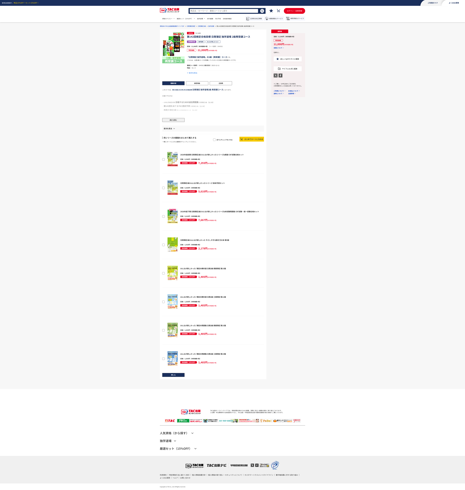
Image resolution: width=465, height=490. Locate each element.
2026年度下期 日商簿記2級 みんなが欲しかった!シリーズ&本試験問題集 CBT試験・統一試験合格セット (219, 211)
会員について (278, 48)
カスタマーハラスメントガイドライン (258, 475)
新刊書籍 (210, 18)
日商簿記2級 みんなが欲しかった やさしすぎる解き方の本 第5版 (204, 240)
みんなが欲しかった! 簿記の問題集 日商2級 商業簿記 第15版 (203, 325)
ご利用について (279, 91)
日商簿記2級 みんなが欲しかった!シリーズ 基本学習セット (202, 183)
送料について (278, 93)
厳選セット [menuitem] (185, 18)
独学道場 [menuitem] (200, 18)
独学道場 (211, 26)
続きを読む (173, 120)
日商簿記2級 (202, 26)
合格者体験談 (227, 18)
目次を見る (193, 73)
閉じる (173, 375)
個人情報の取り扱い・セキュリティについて (225, 475)
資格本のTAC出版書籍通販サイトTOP (172, 26)
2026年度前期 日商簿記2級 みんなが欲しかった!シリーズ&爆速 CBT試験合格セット (212, 154)
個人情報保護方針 (199, 475)
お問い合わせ (185, 478)
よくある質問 (165, 478)
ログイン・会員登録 (294, 11)
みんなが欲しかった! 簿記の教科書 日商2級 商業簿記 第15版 (203, 268)
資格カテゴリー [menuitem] (167, 18)
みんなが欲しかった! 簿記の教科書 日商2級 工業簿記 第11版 (203, 297)
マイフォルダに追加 (289, 69)
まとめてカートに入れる (253, 139)
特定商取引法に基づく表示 (179, 475)
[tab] (279, 31)
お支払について (293, 91)
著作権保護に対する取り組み (287, 475)
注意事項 (291, 93)
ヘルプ (175, 478)
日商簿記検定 (191, 26)
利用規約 (163, 475)
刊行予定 (218, 18)
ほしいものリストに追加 (289, 59)
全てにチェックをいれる (224, 140)
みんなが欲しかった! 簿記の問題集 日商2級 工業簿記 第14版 (203, 354)
